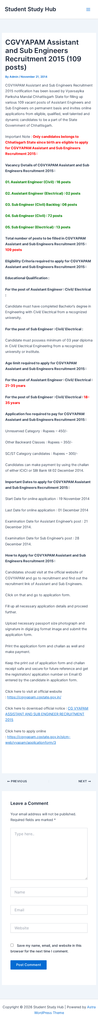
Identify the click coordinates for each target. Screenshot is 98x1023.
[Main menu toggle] (88, 9)
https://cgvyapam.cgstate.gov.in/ (34, 697)
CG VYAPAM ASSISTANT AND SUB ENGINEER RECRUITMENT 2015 (46, 714)
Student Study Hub (30, 9)
